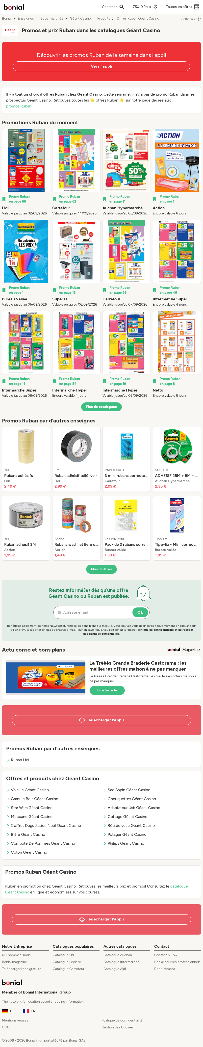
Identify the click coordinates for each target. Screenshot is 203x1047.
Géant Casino (80, 18)
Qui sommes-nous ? (17, 955)
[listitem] (26, 172)
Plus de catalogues (101, 407)
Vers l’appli (101, 66)
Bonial (6, 18)
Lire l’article (107, 690)
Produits (103, 18)
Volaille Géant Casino (30, 789)
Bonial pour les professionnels (177, 962)
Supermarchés (51, 18)
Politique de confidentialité (122, 1020)
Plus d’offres (101, 569)
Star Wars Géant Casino (31, 807)
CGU (6, 1027)
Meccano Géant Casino (31, 816)
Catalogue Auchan (117, 955)
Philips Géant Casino (126, 843)
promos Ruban (18, 106)
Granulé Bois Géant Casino (34, 798)
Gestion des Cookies (118, 1027)
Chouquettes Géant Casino (132, 798)
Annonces (188, 18)
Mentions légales (15, 1020)
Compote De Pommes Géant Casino (43, 843)
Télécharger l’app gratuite (21, 969)
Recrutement (164, 969)
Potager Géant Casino (127, 834)
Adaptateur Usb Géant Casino (134, 807)
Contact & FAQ (166, 955)
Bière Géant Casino (28, 834)
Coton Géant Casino (29, 852)
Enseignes (26, 18)
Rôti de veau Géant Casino (131, 825)
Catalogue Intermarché (121, 962)
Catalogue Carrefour (68, 969)
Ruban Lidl (20, 760)
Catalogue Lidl (64, 955)
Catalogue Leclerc (67, 962)
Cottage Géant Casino (127, 816)
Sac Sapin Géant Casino (129, 789)
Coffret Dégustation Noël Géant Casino (46, 825)
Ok (140, 612)
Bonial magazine (14, 962)
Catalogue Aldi (114, 969)
